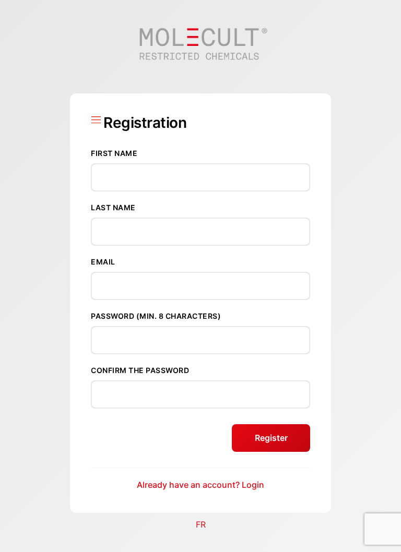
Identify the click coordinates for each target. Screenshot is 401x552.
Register (271, 438)
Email (103, 261)
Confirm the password (140, 370)
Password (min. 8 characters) (156, 315)
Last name (113, 207)
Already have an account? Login (200, 484)
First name (114, 153)
